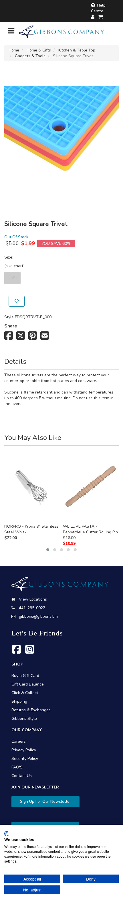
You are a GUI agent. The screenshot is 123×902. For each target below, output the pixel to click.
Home (14, 50)
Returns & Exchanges (31, 710)
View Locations (33, 599)
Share (10, 326)
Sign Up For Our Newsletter (45, 801)
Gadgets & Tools (30, 56)
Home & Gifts (39, 50)
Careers (18, 741)
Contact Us (21, 775)
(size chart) (14, 266)
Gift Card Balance (27, 684)
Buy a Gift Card (25, 675)
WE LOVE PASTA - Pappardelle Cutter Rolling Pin (90, 529)
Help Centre (98, 8)
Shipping (19, 701)
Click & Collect (24, 693)
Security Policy (24, 758)
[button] (47, 550)
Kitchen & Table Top (76, 50)
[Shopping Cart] (101, 17)
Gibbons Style (24, 718)
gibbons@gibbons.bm (38, 616)
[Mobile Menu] (11, 32)
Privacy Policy (23, 750)
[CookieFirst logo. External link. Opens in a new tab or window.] (6, 833)
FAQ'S (17, 767)
